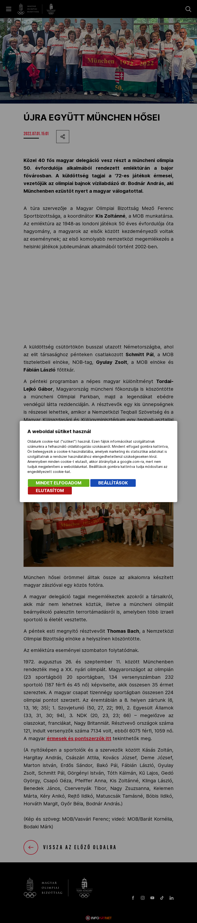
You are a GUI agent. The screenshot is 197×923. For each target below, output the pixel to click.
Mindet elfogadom (58, 482)
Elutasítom (50, 490)
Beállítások (113, 482)
